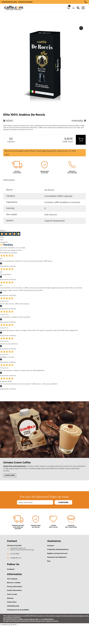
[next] (5, 108)
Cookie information (14, 590)
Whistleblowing (13, 606)
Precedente (4, 253)
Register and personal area (57, 553)
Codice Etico (11, 602)
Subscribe (63, 502)
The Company (12, 579)
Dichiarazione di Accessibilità (18, 610)
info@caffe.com (15, 558)
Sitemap (10, 598)
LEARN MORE (10, 475)
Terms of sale (12, 594)
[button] (9, 624)
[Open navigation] (83, 8)
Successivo (13, 253)
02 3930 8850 (14, 553)
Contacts (50, 545)
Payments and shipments (56, 557)
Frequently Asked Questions (57, 549)
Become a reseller (14, 582)
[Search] (78, 8)
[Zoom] (81, 28)
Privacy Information (14, 586)
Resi (48, 561)
